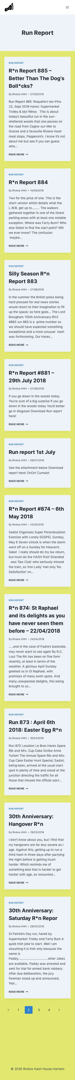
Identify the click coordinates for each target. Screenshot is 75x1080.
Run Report (16, 63)
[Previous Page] (8, 1010)
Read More (18, 154)
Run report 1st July (32, 452)
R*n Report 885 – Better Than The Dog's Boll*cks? (36, 78)
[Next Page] (59, 1010)
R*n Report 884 (28, 182)
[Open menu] (67, 7)
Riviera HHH (19, 94)
